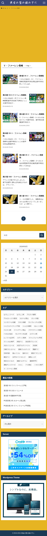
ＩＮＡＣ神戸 (38, 365)
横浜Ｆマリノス (36, 353)
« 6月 (5, 280)
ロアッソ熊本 (21, 338)
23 (41, 267)
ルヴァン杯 (33, 334)
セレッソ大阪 (38, 326)
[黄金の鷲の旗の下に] (23, 3)
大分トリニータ (9, 345)
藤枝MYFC (33, 361)
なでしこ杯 (20, 314)
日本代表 (7, 353)
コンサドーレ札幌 (9, 322)
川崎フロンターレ (9, 349)
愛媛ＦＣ (36, 349)
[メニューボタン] (44, 3)
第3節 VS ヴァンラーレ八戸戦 (15, 385)
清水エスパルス (9, 361)
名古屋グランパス (31, 341)
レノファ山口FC (9, 338)
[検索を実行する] (41, 235)
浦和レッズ (32, 357)
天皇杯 (35, 345)
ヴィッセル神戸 (9, 341)
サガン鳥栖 (22, 322)
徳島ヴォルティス (24, 349)
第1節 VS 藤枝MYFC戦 (12, 396)
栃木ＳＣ (25, 353)
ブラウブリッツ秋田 (34, 330)
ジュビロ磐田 (27, 326)
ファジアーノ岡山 (20, 330)
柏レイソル (16, 353)
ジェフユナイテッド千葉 (12, 326)
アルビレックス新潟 (10, 318)
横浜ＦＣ (7, 357)
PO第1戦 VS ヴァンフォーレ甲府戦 (17, 406)
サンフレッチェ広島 (34, 322)
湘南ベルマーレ (22, 361)
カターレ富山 (24, 318)
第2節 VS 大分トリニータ (13, 391)
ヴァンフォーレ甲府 (35, 338)
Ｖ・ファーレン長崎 (10, 369)
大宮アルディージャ (23, 345)
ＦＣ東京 (28, 365)
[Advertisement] (23, 35)
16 (41, 263)
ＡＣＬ (20, 365)
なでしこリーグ (9, 314)
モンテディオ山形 (21, 334)
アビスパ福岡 (31, 314)
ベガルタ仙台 (8, 334)
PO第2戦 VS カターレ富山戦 (14, 401)
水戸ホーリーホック (19, 357)
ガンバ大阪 (35, 318)
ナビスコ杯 (7, 330)
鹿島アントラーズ (9, 365)
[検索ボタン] (3, 3)
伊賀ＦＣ (20, 341)
